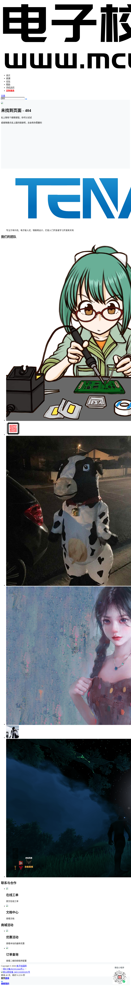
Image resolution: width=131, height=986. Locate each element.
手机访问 (10, 87)
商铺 (8, 78)
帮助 (8, 84)
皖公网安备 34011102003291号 (16, 972)
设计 (8, 75)
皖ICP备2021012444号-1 (13, 969)
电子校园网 (21, 966)
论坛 (8, 81)
